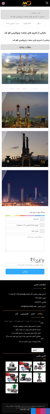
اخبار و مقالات (35, 13)
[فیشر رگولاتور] (12, 366)
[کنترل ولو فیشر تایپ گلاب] (39, 377)
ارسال (25, 271)
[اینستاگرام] (42, 411)
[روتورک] (39, 366)
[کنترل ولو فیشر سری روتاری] (12, 388)
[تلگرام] (33, 411)
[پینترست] (38, 411)
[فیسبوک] (47, 411)
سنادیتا (25, 408)
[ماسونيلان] (25, 366)
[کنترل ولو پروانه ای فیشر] (25, 377)
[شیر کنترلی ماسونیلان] (12, 377)
